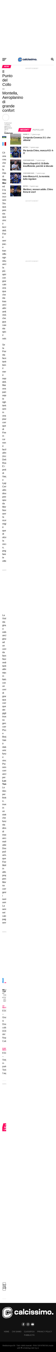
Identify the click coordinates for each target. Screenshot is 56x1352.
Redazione (8, 133)
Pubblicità (29, 1335)
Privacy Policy (44, 1332)
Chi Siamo (16, 1332)
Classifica (29, 1332)
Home (6, 1332)
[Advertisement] (28, 28)
